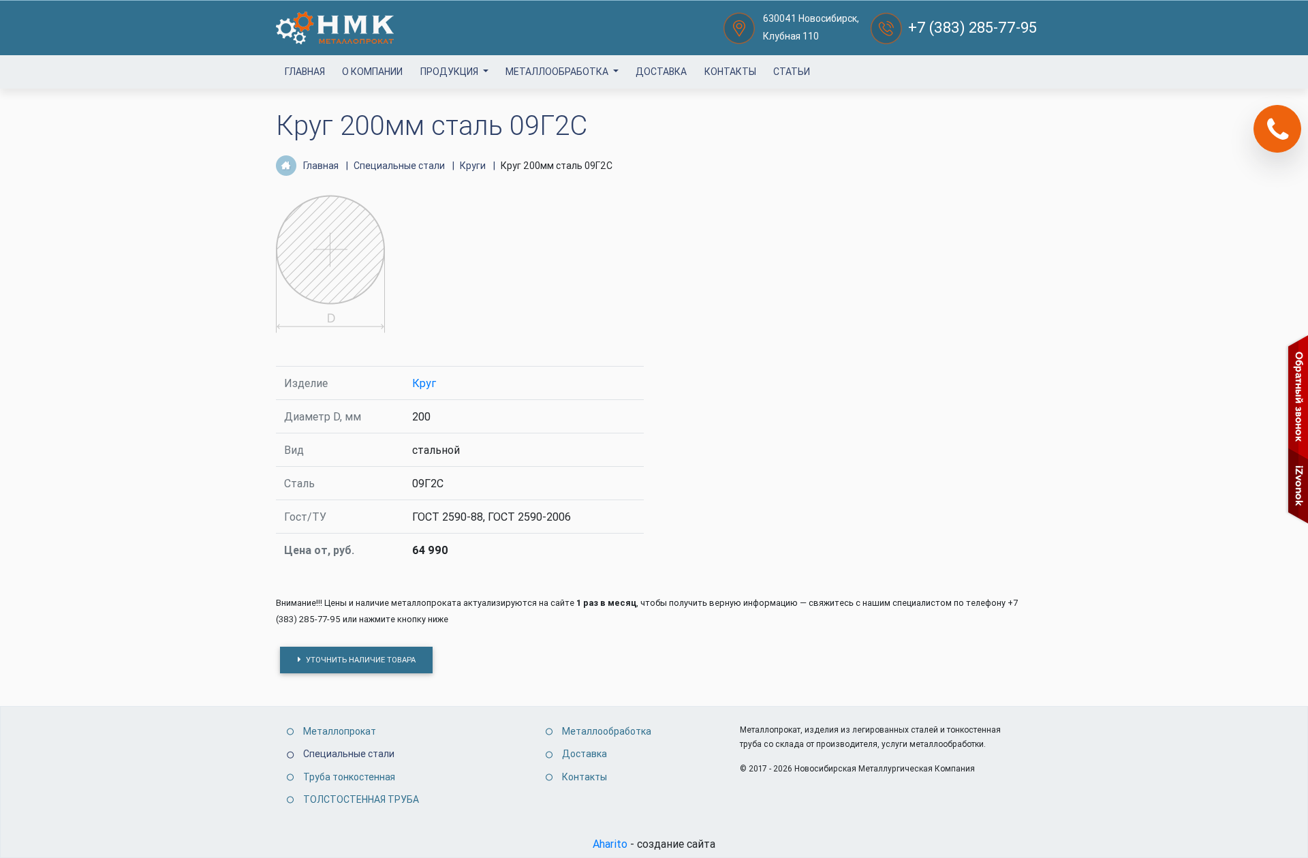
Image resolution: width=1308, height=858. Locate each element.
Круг (424, 383)
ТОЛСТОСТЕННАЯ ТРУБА (361, 799)
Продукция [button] (450, 71)
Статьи (791, 71)
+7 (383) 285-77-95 (972, 27)
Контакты (730, 71)
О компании (372, 71)
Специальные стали (348, 754)
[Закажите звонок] (1277, 129)
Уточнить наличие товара (360, 659)
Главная (305, 71)
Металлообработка (557, 71)
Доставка (661, 71)
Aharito (610, 844)
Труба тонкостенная (349, 777)
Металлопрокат (339, 731)
